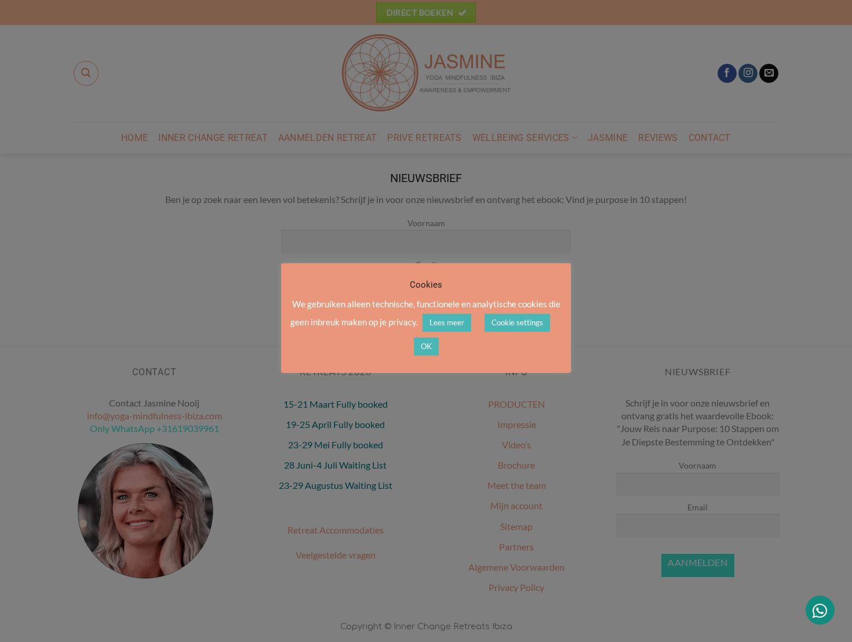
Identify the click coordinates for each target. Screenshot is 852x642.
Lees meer (446, 322)
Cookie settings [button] (517, 322)
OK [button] (426, 346)
